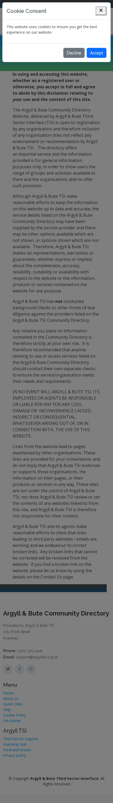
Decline (74, 53)
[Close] (101, 11)
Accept (96, 53)
